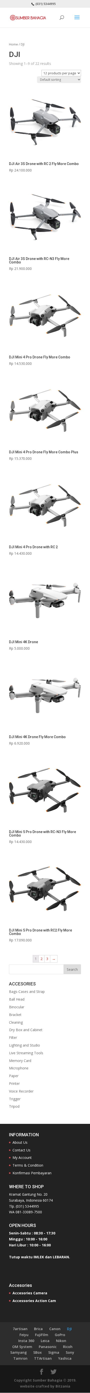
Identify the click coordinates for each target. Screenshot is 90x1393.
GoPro (60, 1334)
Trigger (14, 1099)
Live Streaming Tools (26, 1053)
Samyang (18, 1352)
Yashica (65, 1358)
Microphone (18, 1068)
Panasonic (47, 1346)
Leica (45, 1340)
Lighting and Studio (24, 1045)
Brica (38, 1328)
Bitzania (63, 1386)
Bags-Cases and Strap (27, 991)
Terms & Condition (27, 1165)
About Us (20, 1142)
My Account (22, 1157)
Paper (13, 1075)
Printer (14, 1083)
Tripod (14, 1106)
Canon (54, 1328)
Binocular (16, 1007)
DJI (69, 1328)
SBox (37, 1352)
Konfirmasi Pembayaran (32, 1173)
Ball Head (16, 999)
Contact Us (21, 1150)
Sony (70, 1352)
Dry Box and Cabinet (25, 1029)
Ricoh (67, 1346)
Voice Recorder (21, 1091)
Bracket (15, 1014)
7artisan (20, 1328)
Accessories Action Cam (34, 1300)
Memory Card (20, 1060)
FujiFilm (41, 1334)
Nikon (61, 1340)
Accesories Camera (29, 1293)
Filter (13, 1037)
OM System (22, 1346)
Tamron (20, 1358)
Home (13, 44)
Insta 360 (26, 1340)
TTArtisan (43, 1358)
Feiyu (24, 1334)
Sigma (53, 1352)
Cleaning (16, 1022)
